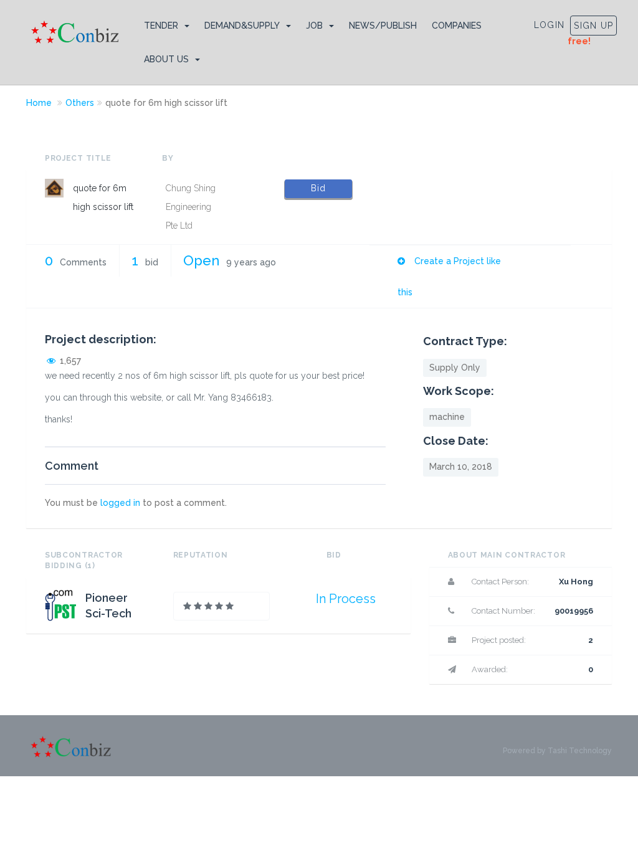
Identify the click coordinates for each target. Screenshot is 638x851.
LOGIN (549, 25)
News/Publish (383, 26)
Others (79, 103)
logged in (120, 503)
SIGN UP (593, 26)
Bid (318, 188)
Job (314, 26)
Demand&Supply (242, 26)
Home (39, 103)
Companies (457, 26)
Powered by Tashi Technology (557, 750)
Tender (161, 26)
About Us (166, 59)
